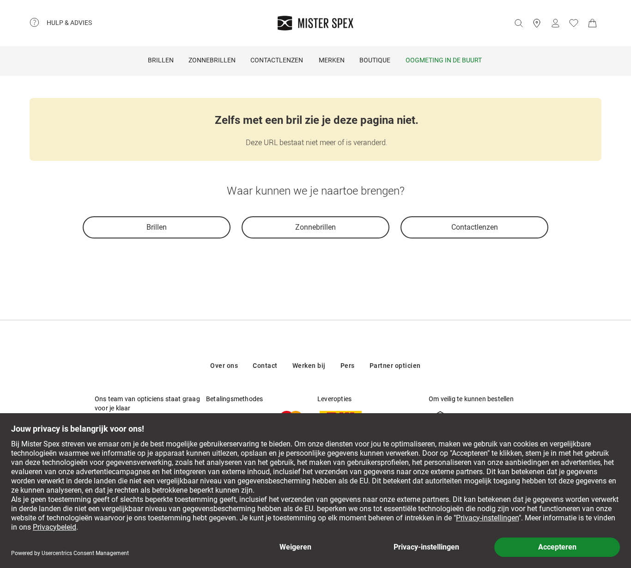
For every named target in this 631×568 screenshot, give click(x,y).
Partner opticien (395, 365)
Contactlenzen (276, 60)
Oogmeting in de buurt (444, 60)
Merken (332, 60)
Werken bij (309, 365)
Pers (347, 365)
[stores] (537, 23)
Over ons (224, 365)
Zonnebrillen (212, 60)
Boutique (374, 60)
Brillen (161, 60)
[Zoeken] (518, 23)
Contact (265, 365)
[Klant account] (555, 23)
